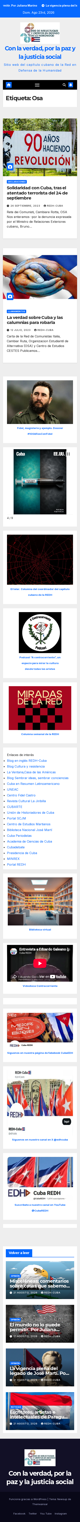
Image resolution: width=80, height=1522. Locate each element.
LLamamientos (16, 311)
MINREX (13, 859)
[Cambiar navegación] (37, 85)
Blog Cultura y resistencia (26, 766)
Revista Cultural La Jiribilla (26, 801)
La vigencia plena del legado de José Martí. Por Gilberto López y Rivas (39, 1373)
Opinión (15, 1276)
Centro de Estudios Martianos (28, 824)
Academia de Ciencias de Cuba (29, 841)
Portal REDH (16, 864)
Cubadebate (16, 847)
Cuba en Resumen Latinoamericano (33, 784)
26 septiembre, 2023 (25, 205)
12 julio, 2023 (20, 330)
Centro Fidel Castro (21, 795)
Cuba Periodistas (19, 836)
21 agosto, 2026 (25, 1292)
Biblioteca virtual (40, 929)
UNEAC (12, 789)
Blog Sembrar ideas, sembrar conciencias (38, 778)
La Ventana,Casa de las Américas (31, 772)
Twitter (33, 1513)
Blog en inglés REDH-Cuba (27, 761)
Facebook (19, 1513)
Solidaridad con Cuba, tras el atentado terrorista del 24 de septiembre (37, 193)
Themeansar (40, 1504)
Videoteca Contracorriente (40, 985)
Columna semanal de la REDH (40, 734)
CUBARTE (14, 807)
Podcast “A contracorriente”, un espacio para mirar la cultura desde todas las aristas (40, 663)
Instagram (61, 1513)
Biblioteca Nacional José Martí (29, 830)
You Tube (46, 1513)
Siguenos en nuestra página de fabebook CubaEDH (40, 1052)
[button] (64, 85)
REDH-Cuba (55, 205)
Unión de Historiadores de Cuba (30, 812)
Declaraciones (17, 182)
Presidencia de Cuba (22, 853)
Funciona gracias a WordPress (28, 1499)
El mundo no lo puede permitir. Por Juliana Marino (35, 1329)
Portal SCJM (16, 818)
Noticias (16, 1407)
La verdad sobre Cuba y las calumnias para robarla (35, 320)
